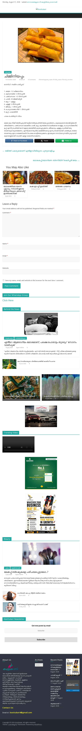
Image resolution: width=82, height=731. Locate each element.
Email (5, 256)
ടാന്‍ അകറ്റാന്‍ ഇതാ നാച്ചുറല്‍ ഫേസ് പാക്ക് (32, 604)
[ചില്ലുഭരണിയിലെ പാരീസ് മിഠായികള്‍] (21, 375)
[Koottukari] (4, 15)
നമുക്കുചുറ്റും (9, 338)
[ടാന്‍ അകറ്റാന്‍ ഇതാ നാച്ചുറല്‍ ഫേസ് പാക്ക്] (9, 603)
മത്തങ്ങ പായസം (63, 186)
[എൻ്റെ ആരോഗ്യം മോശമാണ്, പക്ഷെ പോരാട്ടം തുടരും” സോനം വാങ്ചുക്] (41, 314)
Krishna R (22, 80)
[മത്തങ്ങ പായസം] (67, 172)
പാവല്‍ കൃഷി (55, 675)
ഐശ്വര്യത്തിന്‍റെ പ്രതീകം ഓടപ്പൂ (58, 396)
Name (5, 244)
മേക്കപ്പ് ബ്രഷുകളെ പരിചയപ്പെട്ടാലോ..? (26, 571)
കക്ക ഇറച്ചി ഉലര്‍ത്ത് (39, 186)
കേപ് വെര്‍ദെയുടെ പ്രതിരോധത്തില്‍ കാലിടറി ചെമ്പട (36, 361)
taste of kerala (62, 80)
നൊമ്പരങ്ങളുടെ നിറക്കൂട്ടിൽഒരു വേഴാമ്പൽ (42, 2)
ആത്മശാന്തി (55, 704)
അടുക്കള (7, 72)
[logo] (10, 664)
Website (5, 268)
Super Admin (20, 347)
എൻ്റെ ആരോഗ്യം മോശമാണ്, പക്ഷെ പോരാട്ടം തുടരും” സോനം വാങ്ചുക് (40, 343)
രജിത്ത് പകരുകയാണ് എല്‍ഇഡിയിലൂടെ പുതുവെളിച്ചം (28, 150)
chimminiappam (43, 80)
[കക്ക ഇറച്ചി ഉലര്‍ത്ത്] (41, 172)
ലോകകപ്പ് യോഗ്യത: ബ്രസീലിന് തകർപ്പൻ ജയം (56, 160)
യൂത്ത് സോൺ (15, 568)
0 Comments (32, 80)
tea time (70, 80)
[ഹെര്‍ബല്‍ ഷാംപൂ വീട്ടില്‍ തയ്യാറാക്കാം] (9, 592)
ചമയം (7, 568)
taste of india (53, 80)
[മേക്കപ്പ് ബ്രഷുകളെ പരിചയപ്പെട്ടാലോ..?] (41, 544)
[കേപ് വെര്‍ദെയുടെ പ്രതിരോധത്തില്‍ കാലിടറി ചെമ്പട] (9, 360)
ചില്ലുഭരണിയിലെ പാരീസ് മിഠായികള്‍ (19, 396)
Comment (6, 213)
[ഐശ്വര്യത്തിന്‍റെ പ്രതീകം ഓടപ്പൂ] (61, 375)
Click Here (7, 300)
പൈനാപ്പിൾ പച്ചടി (57, 681)
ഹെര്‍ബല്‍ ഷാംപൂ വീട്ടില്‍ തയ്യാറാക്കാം (31, 593)
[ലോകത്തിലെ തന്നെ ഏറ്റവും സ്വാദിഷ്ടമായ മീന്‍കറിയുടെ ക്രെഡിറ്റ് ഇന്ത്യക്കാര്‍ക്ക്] (15, 172)
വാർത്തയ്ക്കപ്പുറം (20, 338)
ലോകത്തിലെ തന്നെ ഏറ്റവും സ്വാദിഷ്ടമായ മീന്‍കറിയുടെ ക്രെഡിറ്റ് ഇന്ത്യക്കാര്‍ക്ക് (14, 190)
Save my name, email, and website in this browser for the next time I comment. (34, 280)
